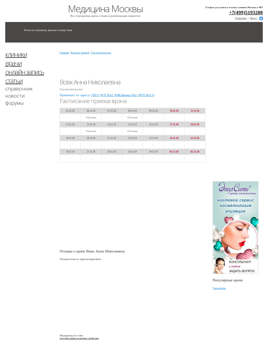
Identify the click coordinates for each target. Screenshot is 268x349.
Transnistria (219, 288)
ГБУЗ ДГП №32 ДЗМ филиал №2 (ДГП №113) (122, 95)
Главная (64, 52)
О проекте (241, 18)
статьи (13, 80)
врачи (13, 62)
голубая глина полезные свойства (79, 338)
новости (15, 95)
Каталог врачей (80, 52)
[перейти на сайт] (238, 227)
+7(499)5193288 (246, 12)
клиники (16, 54)
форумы (14, 102)
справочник (19, 88)
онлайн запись (24, 71)
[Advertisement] (240, 114)
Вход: (253, 18)
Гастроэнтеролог (101, 52)
